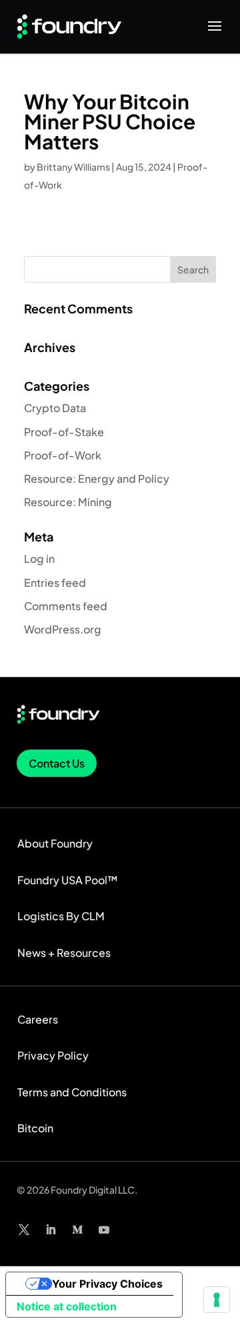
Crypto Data (55, 408)
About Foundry (55, 843)
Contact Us (57, 763)
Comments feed (65, 606)
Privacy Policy (53, 1055)
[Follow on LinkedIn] (50, 1229)
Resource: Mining (68, 502)
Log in (39, 558)
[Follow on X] (24, 1229)
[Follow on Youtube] (104, 1229)
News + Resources (64, 953)
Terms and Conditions (72, 1092)
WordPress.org (62, 629)
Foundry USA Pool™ (67, 880)
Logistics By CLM (61, 916)
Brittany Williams (73, 167)
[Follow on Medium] (77, 1229)
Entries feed (55, 582)
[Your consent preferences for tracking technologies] (216, 1299)
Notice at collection (67, 1306)
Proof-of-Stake (64, 432)
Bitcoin (35, 1128)
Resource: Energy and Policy (96, 478)
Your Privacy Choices (107, 1283)
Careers (37, 1019)
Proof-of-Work (62, 455)
